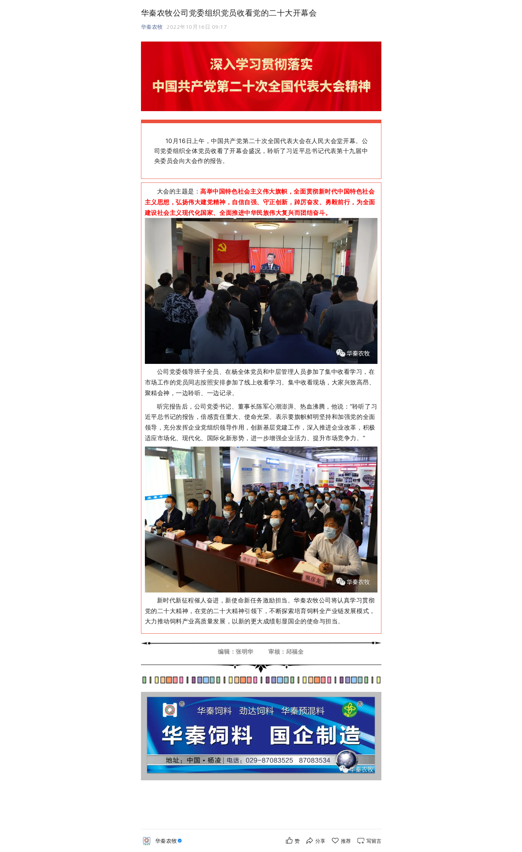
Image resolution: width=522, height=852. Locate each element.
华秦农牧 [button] (152, 26)
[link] (169, 841)
